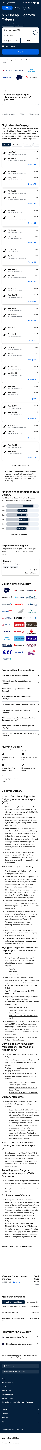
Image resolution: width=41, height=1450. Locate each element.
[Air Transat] (19, 597)
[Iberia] (19, 631)
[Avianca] (19, 604)
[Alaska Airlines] (31, 597)
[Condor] (19, 617)
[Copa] (31, 617)
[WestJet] (19, 70)
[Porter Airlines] (7, 645)
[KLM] (31, 70)
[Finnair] (7, 631)
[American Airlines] (7, 604)
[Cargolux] (19, 611)
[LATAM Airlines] (31, 638)
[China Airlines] (7, 617)
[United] (7, 77)
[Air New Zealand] (7, 597)
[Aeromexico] (19, 77)
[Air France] (31, 590)
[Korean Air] (19, 638)
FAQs (22, 114)
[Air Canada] (19, 590)
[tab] (7, 8)
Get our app (10, 1366)
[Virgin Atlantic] (31, 652)
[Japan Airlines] (31, 631)
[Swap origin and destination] (35, 32)
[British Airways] (7, 611)
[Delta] (7, 70)
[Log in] (38, 3)
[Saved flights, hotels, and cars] (34, 3)
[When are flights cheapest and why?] (17, 1267)
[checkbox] (13, 1302)
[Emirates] (19, 624)
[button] (8, 25)
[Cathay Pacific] (31, 611)
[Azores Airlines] (31, 604)
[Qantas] (31, 77)
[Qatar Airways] (31, 645)
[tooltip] (19, 25)
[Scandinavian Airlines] (7, 652)
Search (20, 52)
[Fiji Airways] (31, 624)
